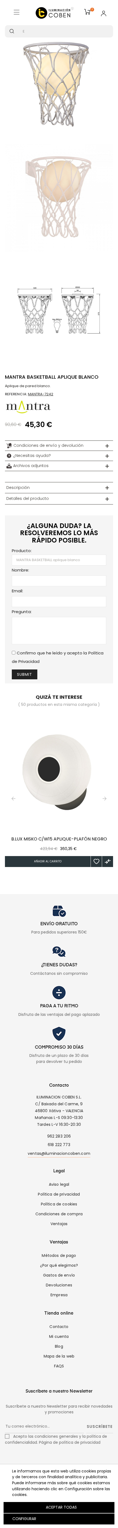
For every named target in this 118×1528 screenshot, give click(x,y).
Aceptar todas (61, 1507)
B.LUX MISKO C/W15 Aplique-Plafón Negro (59, 839)
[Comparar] (107, 861)
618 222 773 (59, 1144)
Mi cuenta (59, 1336)
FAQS (59, 1366)
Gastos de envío (59, 1275)
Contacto (58, 1326)
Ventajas (59, 1224)
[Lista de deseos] (96, 861)
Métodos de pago (59, 1255)
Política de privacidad (59, 1194)
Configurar (23, 1518)
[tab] (59, 446)
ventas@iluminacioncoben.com (59, 1153)
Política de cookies (59, 1204)
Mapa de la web (59, 1356)
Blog (59, 1346)
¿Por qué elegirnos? (59, 1265)
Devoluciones (59, 1285)
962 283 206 (59, 1136)
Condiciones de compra (59, 1214)
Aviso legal (59, 1184)
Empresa (59, 1295)
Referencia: (16, 394)
